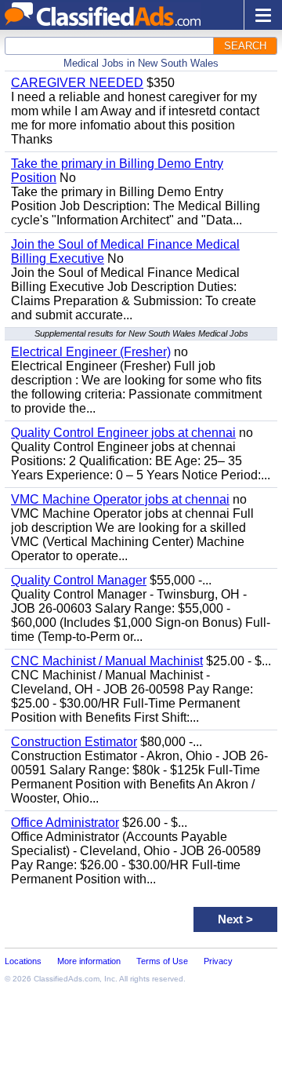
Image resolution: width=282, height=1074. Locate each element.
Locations (23, 961)
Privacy (218, 961)
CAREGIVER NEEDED (77, 82)
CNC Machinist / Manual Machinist (107, 661)
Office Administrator (65, 822)
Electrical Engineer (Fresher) (91, 352)
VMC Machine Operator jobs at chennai (120, 499)
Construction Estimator (74, 741)
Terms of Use (162, 961)
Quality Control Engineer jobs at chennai (123, 432)
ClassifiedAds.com (66, 978)
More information (89, 961)
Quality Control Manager (78, 580)
